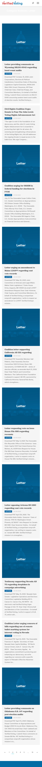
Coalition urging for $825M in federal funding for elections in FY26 (19, 188)
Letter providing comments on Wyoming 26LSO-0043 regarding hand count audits (21, 67)
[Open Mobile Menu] (38, 3)
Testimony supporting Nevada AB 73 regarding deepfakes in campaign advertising (21, 584)
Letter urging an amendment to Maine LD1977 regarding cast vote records (20, 270)
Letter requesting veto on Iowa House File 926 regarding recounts (19, 431)
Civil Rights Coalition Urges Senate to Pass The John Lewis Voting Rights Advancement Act (20, 112)
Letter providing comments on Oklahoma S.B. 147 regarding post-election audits (19, 711)
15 (32, 752)
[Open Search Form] (33, 3)
